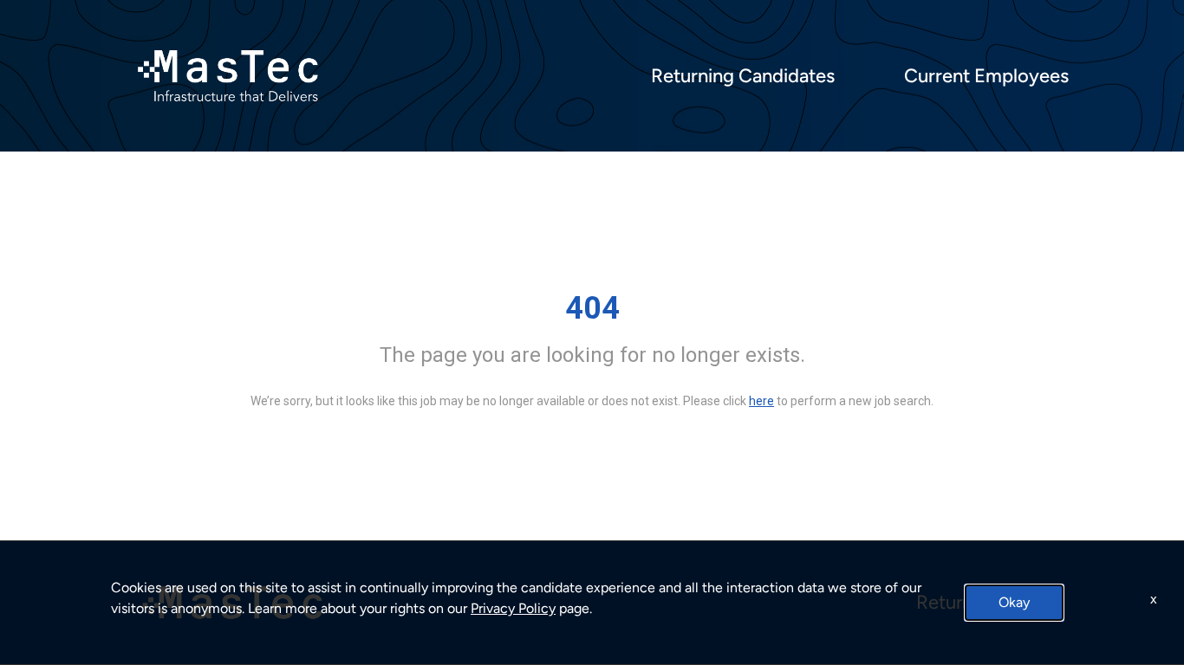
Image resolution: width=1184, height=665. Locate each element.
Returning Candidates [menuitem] (743, 76)
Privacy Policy (513, 608)
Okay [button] (1014, 602)
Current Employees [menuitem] (986, 76)
